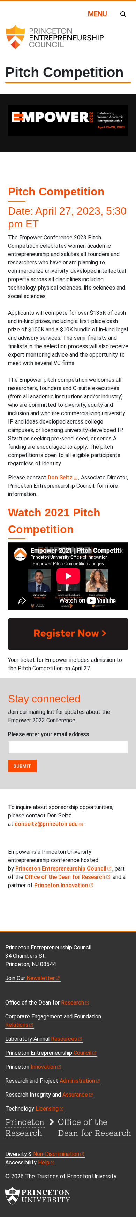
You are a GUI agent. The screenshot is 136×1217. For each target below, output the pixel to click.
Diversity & (42, 1154)
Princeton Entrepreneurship (60, 868)
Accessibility (27, 1162)
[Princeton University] (37, 1196)
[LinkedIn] (32, 993)
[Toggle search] (123, 14)
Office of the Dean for (65, 877)
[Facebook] (8, 993)
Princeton (61, 885)
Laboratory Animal (41, 1039)
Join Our (30, 978)
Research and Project (50, 1080)
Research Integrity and (46, 1094)
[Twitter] (16, 993)
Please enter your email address (48, 734)
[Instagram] (40, 993)
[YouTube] (24, 993)
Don (60, 477)
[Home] (54, 39)
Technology (32, 1108)
